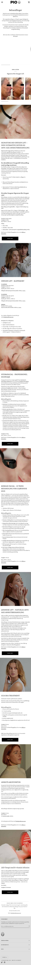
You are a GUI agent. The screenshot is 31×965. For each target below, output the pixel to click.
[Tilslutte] (28, 926)
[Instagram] (4, 962)
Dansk (4, 957)
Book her (10, 238)
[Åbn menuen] (3, 2)
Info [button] (2, 949)
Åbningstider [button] (4, 940)
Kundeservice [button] (5, 944)
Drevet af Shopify (16, 960)
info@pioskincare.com (16, 913)
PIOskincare (5, 960)
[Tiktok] (1, 962)
